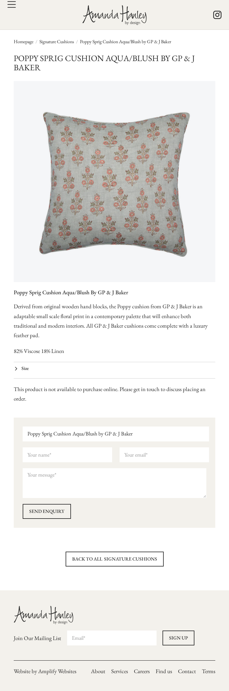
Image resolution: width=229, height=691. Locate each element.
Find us (164, 671)
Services (119, 671)
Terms (208, 671)
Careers (142, 671)
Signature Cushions (56, 41)
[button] (114, 369)
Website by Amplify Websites (45, 671)
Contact (187, 671)
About (98, 671)
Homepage (23, 41)
